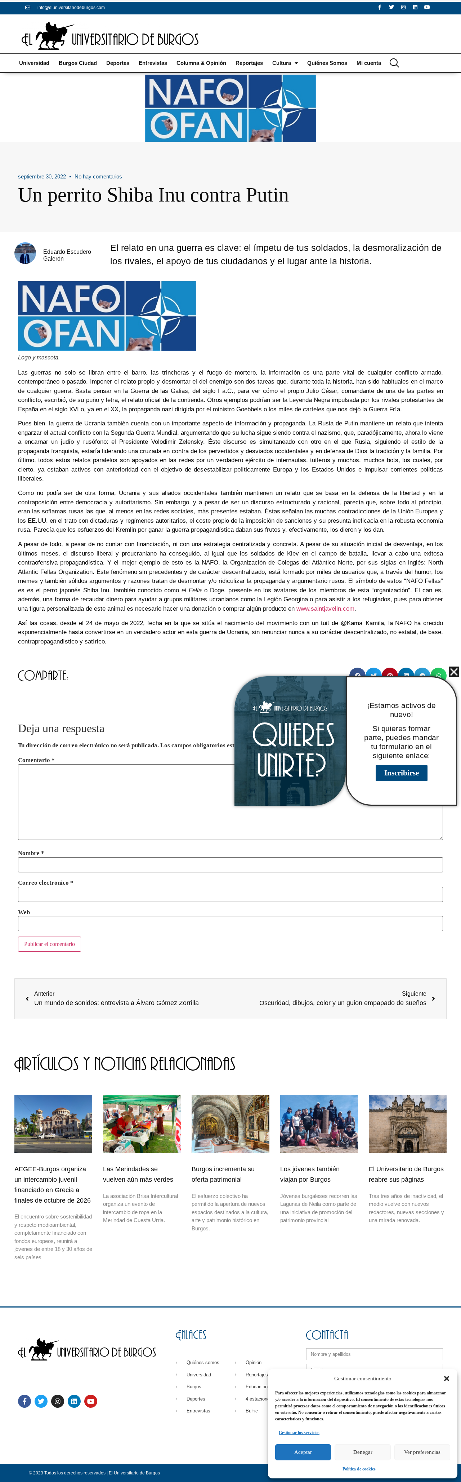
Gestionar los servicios (299, 1432)
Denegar (362, 1452)
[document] (230, 741)
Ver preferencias (422, 1452)
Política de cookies (359, 1469)
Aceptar (303, 1452)
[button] (446, 1378)
